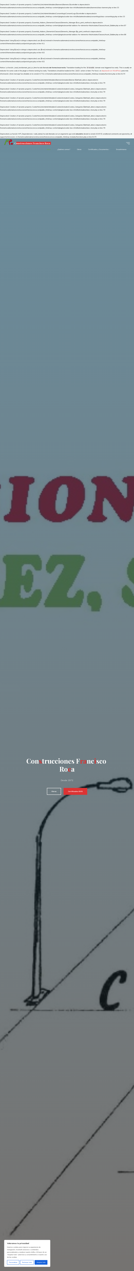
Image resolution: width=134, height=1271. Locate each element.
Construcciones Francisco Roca (32, 143)
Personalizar (13, 1262)
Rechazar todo (27, 1262)
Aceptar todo (41, 1262)
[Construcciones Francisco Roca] (8, 142)
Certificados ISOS (75, 791)
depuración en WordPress (111, 71)
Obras (54, 791)
